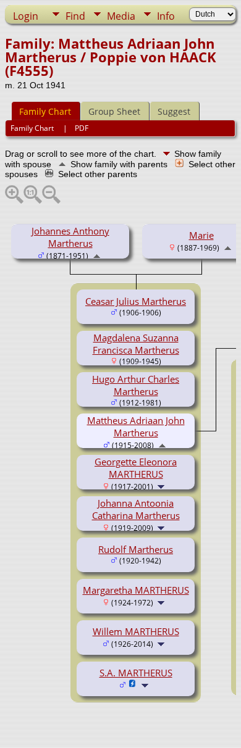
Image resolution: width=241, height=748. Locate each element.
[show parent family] (97, 255)
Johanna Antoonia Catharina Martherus (136, 509)
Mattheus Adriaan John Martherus (136, 426)
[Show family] (162, 486)
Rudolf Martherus (135, 549)
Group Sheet (114, 111)
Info (166, 16)
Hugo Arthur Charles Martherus (135, 385)
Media (121, 16)
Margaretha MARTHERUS (136, 590)
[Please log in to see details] (132, 684)
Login (25, 16)
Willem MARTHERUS (136, 631)
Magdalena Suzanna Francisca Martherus (136, 343)
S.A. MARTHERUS (135, 673)
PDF (81, 128)
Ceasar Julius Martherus (135, 301)
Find (75, 16)
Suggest (174, 111)
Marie (201, 235)
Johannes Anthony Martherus (70, 237)
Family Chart (45, 111)
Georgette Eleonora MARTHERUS (136, 467)
